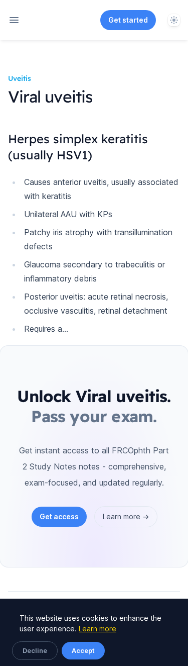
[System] (174, 20)
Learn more (97, 628)
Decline (35, 650)
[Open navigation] (14, 20)
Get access (59, 516)
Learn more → (126, 516)
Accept (83, 650)
